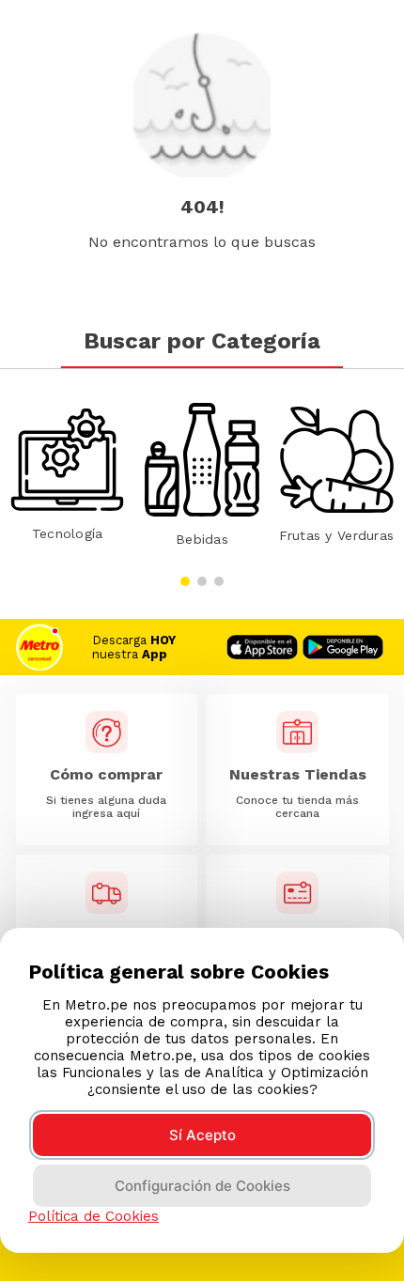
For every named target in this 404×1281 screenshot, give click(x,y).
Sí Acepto (202, 1135)
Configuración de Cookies (202, 1186)
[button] (185, 581)
